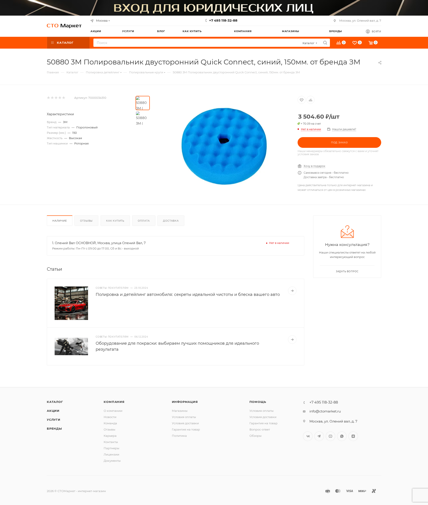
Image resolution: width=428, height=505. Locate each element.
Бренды (54, 428)
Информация (185, 402)
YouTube (330, 436)
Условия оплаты (184, 417)
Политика (179, 435)
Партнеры (111, 448)
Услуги (53, 419)
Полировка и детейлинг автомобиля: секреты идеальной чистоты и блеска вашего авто (188, 294)
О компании (113, 410)
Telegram (319, 436)
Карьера (110, 435)
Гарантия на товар (186, 429)
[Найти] (325, 43)
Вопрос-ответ (259, 429)
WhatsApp (342, 436)
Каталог (55, 402)
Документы (112, 460)
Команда (110, 423)
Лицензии (111, 454)
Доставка (171, 220)
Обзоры (255, 435)
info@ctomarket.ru (325, 411)
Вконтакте (308, 436)
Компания (114, 402)
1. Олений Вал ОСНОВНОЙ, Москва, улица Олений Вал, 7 (99, 243)
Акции (53, 410)
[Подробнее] (292, 291)
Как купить (115, 220)
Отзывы (86, 220)
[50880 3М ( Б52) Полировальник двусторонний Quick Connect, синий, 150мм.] (224, 146)
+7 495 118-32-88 (223, 20)
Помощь (257, 402)
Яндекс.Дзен (353, 436)
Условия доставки (185, 423)
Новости (110, 417)
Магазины (179, 410)
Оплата (144, 220)
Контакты (111, 442)
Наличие (59, 220)
